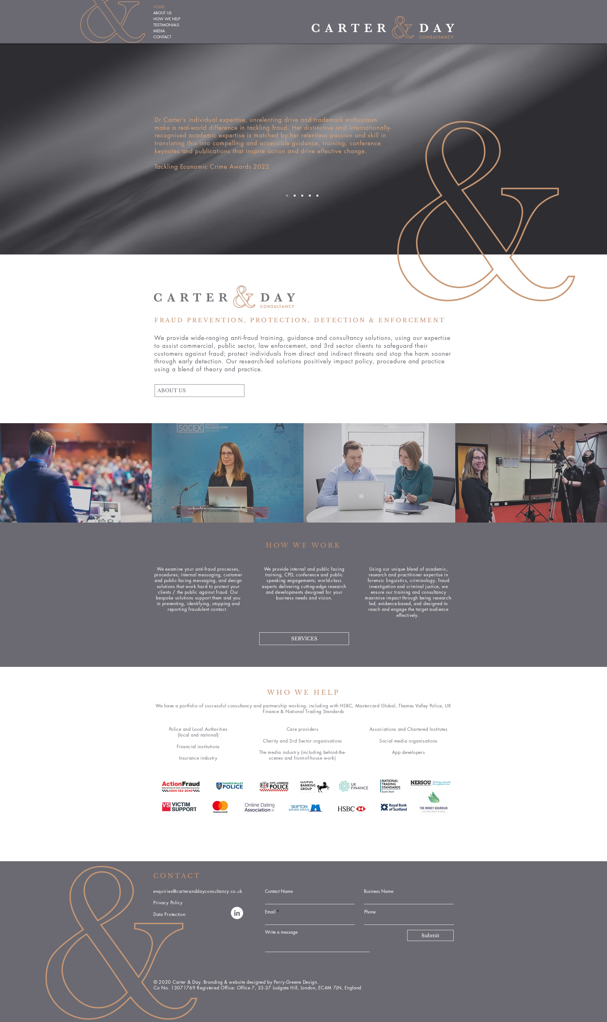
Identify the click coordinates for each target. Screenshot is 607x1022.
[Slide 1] (287, 196)
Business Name (378, 891)
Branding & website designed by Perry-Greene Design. (262, 982)
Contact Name (279, 891)
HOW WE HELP (166, 19)
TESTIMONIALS (166, 25)
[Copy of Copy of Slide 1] (310, 196)
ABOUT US (162, 13)
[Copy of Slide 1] (295, 196)
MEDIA (159, 31)
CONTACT (162, 37)
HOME (159, 6)
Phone (370, 912)
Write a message (281, 932)
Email (270, 912)
